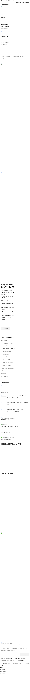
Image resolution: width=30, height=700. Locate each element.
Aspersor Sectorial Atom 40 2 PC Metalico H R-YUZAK (18, 403)
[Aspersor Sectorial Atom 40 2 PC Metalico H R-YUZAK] (3, 404)
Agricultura (4, 340)
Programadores (4, 513)
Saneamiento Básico (6, 529)
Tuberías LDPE (7, 357)
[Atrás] (3, 47)
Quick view (3, 332)
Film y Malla (4, 524)
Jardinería (3, 373)
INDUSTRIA (4, 522)
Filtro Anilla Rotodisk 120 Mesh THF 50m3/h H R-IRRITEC (16, 396)
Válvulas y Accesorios (8, 368)
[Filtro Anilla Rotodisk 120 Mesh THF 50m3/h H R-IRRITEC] (3, 397)
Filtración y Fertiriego (7, 343)
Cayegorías (4, 54)
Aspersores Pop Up (5, 508)
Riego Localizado (5, 515)
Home (3, 56)
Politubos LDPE (7, 354)
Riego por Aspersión (7, 362)
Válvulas (3, 518)
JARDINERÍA (4, 506)
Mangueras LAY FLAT (9, 348)
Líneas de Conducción (8, 346)
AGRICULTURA (5, 489)
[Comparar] (3, 282)
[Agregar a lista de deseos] (3, 325)
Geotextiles (3, 527)
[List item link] (15, 459)
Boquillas (3, 510)
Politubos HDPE (7, 351)
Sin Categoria (4, 376)
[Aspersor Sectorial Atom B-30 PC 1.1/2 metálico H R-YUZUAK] (3, 411)
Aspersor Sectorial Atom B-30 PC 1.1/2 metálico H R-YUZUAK (17, 410)
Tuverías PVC (6, 359)
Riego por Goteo (6, 365)
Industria (3, 371)
